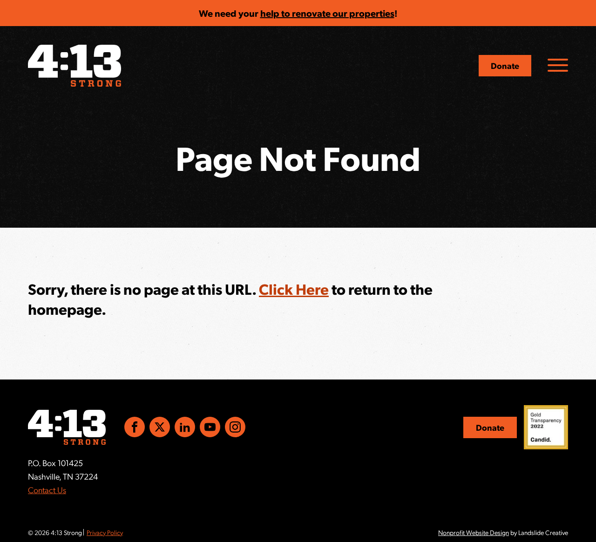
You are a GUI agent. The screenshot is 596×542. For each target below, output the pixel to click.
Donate (505, 65)
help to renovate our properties (327, 13)
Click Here (294, 288)
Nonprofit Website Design (473, 532)
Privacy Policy (105, 532)
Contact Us (47, 489)
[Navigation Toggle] (558, 65)
